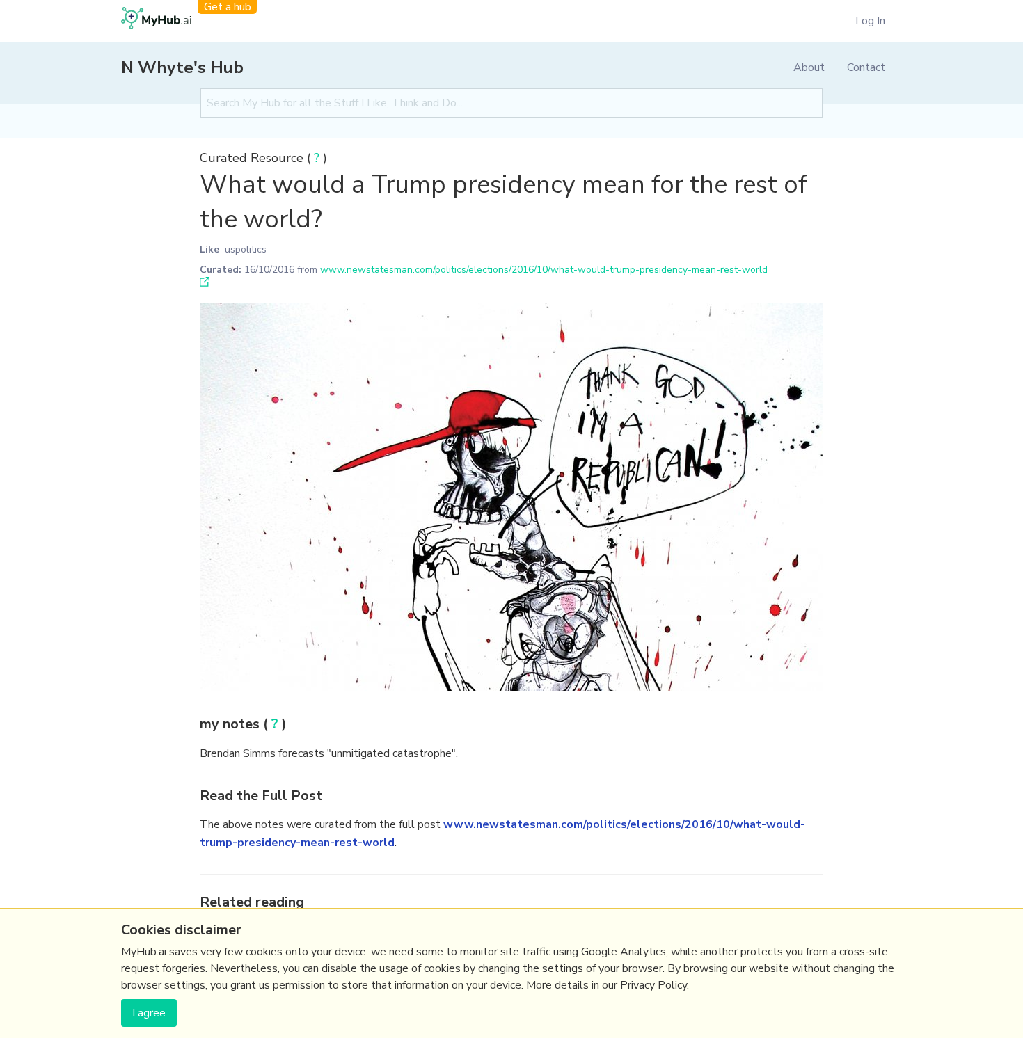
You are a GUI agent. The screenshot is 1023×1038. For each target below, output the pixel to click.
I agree (149, 1013)
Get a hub (227, 7)
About (809, 67)
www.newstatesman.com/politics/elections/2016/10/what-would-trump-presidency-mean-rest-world (544, 269)
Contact (866, 67)
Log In (870, 21)
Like (209, 249)
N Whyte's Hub (182, 67)
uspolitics (246, 249)
